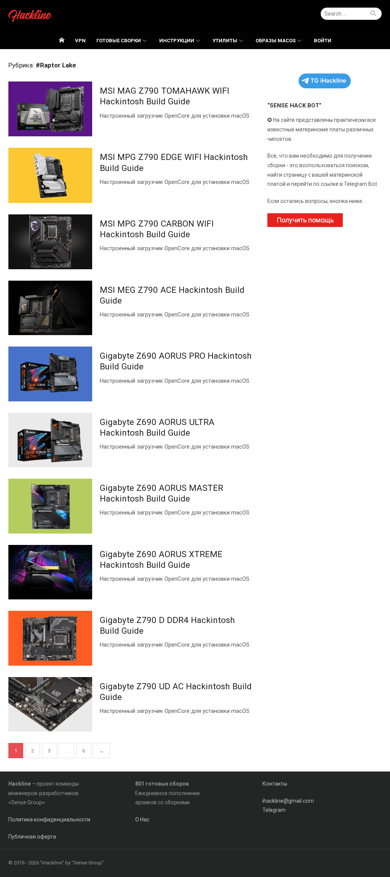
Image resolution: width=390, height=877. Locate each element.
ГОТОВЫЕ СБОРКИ (118, 40)
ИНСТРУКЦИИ (176, 40)
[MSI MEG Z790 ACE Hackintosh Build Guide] (50, 308)
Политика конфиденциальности (49, 819)
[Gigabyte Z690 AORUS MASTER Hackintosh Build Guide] (50, 506)
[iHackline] (61, 40)
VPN (80, 40)
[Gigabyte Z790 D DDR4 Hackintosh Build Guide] (50, 638)
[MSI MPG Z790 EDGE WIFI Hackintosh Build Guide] (50, 175)
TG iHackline (328, 80)
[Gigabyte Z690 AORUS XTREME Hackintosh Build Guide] (50, 572)
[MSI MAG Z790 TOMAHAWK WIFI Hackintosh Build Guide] (50, 108)
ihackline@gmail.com (288, 801)
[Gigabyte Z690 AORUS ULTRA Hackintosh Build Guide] (50, 440)
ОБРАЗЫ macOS (276, 40)
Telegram (274, 810)
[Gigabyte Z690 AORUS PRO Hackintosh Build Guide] (50, 374)
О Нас (142, 819)
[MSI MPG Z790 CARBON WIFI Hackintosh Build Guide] (50, 241)
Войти (322, 40)
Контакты (274, 784)
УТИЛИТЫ (225, 40)
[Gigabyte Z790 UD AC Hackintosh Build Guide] (50, 704)
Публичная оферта (32, 837)
